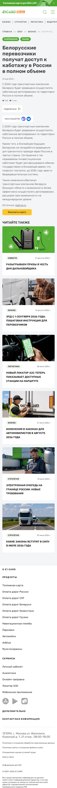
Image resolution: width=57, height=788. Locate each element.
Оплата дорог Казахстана (18, 610)
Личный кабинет (12, 666)
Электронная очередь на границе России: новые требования (24, 489)
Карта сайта (8, 757)
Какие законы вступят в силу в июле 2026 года (27, 543)
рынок (25, 39)
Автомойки (9, 636)
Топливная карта (12, 585)
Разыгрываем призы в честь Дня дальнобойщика (27, 266)
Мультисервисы (12, 649)
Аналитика (9, 673)
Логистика (37, 22)
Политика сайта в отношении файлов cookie (22, 747)
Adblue (6, 642)
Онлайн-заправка (13, 679)
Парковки (8, 629)
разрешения (10, 39)
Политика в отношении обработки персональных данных (28, 743)
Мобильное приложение (17, 692)
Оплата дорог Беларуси (16, 604)
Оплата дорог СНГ (13, 598)
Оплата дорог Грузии (15, 617)
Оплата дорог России (15, 591)
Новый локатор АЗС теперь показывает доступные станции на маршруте (25, 376)
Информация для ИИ (11, 765)
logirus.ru (20, 205)
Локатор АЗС (10, 685)
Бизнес (6, 22)
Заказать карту (17, 212)
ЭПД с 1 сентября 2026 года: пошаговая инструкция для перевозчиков (26, 320)
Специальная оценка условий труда (19, 752)
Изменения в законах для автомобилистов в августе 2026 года (25, 433)
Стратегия (21, 22)
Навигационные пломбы (17, 623)
